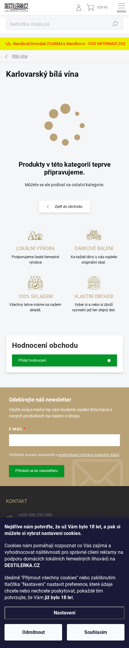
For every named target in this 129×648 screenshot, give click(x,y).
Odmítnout (33, 632)
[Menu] (121, 7)
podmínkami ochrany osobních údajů (88, 455)
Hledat (115, 24)
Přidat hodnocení (32, 360)
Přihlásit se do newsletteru (36, 471)
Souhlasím (95, 632)
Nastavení (64, 613)
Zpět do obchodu (68, 207)
